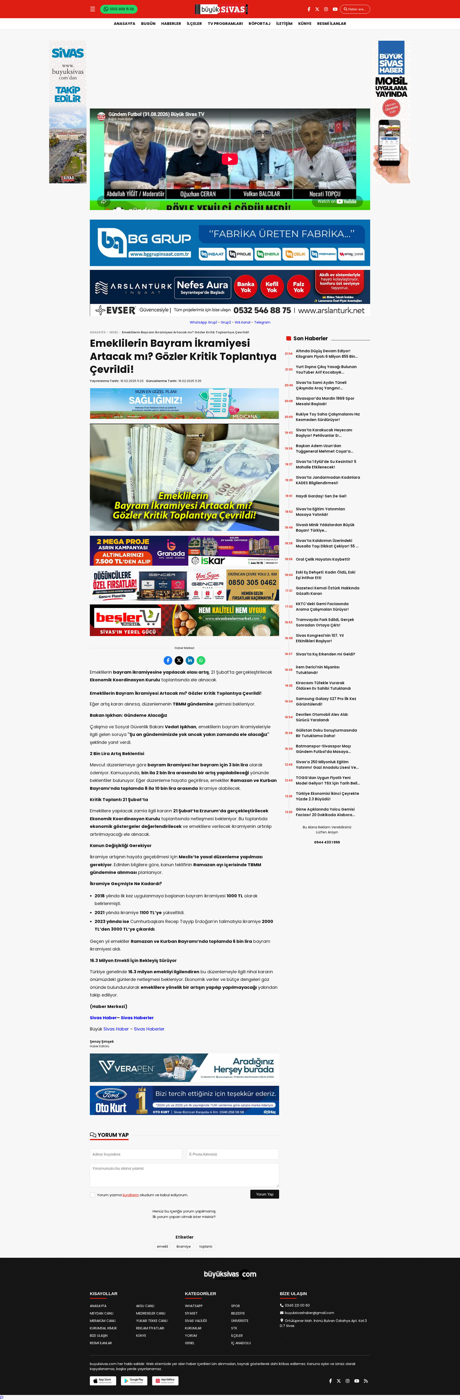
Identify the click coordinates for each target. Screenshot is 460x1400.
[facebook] (309, 9)
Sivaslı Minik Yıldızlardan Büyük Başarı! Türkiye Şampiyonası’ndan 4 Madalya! (325, 527)
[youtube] (335, 9)
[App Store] (103, 1380)
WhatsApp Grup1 (203, 322)
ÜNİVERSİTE (239, 1320)
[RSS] (366, 1381)
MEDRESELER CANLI (150, 1313)
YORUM (191, 1335)
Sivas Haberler (137, 1018)
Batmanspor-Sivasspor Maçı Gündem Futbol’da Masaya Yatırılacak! (323, 749)
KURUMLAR (193, 1328)
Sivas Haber (103, 1018)
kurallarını (131, 1194)
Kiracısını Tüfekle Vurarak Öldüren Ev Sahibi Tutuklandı (323, 685)
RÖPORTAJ (259, 23)
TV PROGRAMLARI (225, 23)
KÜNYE (304, 23)
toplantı (205, 1246)
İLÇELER (194, 23)
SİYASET (191, 1313)
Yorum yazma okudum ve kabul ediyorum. (142, 1194)
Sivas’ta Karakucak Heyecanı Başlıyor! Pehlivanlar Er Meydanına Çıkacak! (324, 432)
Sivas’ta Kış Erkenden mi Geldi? (325, 654)
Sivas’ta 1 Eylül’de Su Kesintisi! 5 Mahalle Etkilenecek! (326, 464)
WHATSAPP (194, 1305)
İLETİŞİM (284, 23)
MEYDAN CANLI (101, 1313)
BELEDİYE (238, 1313)
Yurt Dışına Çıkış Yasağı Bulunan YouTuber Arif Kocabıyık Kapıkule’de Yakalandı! (326, 369)
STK (234, 1328)
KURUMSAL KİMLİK (103, 1328)
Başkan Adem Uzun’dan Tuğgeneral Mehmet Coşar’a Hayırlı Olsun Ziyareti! (323, 448)
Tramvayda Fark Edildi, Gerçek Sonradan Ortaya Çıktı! (325, 622)
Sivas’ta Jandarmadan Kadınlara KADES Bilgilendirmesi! (328, 480)
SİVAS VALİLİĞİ (196, 1320)
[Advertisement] (230, 72)
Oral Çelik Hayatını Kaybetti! (323, 559)
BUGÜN (148, 23)
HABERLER (171, 23)
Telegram (262, 322)
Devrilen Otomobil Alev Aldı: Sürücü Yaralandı (322, 717)
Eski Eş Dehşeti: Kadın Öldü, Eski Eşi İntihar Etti (325, 575)
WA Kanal (242, 322)
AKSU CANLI (145, 1305)
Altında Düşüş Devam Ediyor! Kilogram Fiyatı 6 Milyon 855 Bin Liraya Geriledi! (325, 353)
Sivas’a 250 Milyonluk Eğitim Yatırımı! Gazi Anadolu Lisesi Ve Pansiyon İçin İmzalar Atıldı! (326, 764)
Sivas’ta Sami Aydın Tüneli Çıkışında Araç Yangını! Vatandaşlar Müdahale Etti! (322, 385)
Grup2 (226, 322)
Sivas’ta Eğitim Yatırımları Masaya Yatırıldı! (320, 512)
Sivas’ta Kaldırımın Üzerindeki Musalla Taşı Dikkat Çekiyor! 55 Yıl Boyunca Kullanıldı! (328, 543)
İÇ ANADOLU (241, 1343)
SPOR (235, 1305)
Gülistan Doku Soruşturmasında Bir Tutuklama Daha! (326, 733)
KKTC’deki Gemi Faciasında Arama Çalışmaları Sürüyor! (322, 606)
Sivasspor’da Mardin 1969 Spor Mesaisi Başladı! (325, 401)
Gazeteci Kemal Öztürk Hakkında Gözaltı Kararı (327, 591)
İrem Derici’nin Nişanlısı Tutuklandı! (317, 670)
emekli (162, 1246)
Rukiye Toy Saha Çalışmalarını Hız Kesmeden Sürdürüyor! (328, 417)
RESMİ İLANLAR (331, 23)
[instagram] (326, 9)
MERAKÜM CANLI (102, 1320)
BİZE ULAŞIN (99, 1335)
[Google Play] (134, 1380)
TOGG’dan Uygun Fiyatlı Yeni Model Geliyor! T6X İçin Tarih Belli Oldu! (327, 780)
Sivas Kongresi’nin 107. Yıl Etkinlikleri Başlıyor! (320, 638)
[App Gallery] (165, 1380)
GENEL (113, 332)
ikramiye (184, 1246)
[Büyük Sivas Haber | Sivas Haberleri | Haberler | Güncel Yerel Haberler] (221, 9)
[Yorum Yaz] (1, 1397)
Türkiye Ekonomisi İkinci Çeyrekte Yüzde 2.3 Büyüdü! (327, 796)
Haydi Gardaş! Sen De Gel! (321, 496)
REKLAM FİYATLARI (150, 1328)
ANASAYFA (124, 23)
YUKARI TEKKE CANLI (151, 1320)
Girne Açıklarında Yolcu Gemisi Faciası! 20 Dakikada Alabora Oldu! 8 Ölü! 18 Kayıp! (325, 812)
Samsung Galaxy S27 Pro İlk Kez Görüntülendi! (326, 701)
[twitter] (317, 9)
